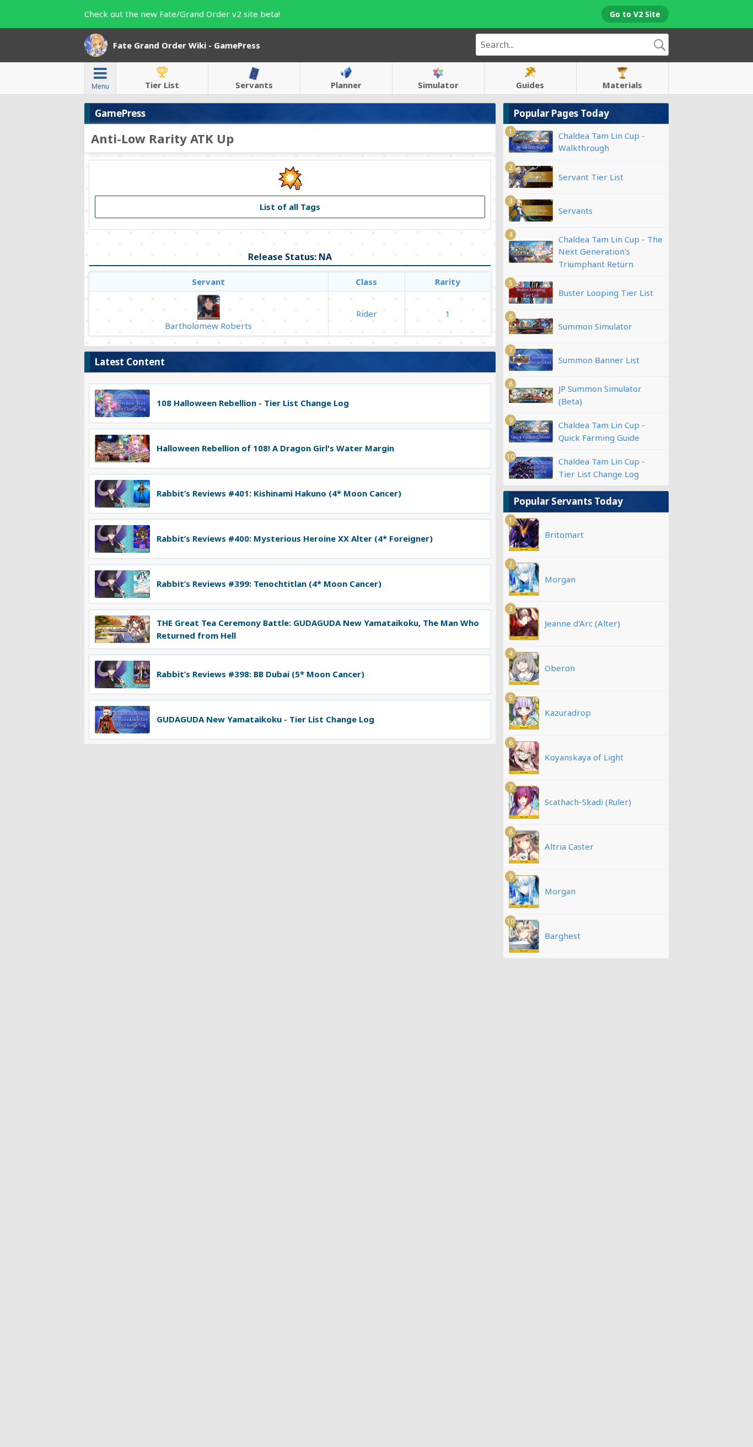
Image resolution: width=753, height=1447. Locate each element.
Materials (622, 84)
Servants (254, 84)
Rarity (447, 281)
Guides (530, 84)
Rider (366, 313)
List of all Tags (290, 206)
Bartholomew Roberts (208, 325)
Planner (346, 84)
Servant (208, 281)
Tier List (162, 84)
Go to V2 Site (635, 14)
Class (366, 281)
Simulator (438, 84)
